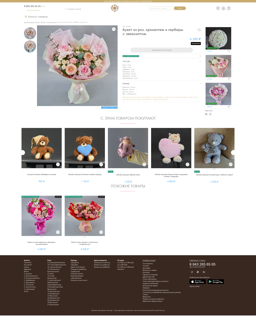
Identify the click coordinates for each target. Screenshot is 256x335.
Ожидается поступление (162, 50)
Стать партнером (150, 279)
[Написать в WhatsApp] (198, 272)
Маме (26, 267)
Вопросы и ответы (150, 270)
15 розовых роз (53, 294)
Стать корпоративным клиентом (155, 281)
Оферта (146, 288)
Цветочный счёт (149, 277)
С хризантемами (31, 276)
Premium (120, 269)
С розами (28, 274)
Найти (180, 8)
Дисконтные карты (150, 286)
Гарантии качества (150, 275)
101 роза (50, 276)
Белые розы (52, 278)
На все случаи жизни (79, 280)
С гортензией (29, 289)
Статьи (145, 295)
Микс (26, 291)
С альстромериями (32, 278)
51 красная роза (54, 280)
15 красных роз (53, 291)
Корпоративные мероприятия (77, 277)
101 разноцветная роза (56, 265)
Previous (22, 152)
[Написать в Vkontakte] (204, 272)
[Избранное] (114, 29)
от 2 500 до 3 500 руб (125, 263)
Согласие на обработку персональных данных (162, 292)
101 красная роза (54, 267)
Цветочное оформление (152, 301)
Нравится (199, 29)
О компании (148, 264)
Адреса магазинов (150, 283)
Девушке (27, 269)
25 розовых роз (53, 300)
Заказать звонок (33, 10)
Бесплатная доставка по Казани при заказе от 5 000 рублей (128, 1)
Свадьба (74, 265)
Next (233, 152)
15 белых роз (52, 296)
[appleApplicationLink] (198, 281)
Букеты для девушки (102, 265)
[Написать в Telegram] (192, 272)
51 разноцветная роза (56, 263)
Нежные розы (52, 282)
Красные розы (53, 271)
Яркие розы (51, 289)
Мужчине (27, 263)
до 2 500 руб (122, 265)
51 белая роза (53, 305)
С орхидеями (29, 282)
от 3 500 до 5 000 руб (125, 267)
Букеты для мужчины (102, 263)
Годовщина (75, 271)
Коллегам (28, 265)
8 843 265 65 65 (34, 6)
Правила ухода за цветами (153, 299)
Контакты (146, 272)
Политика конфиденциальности (155, 290)
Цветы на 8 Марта (78, 267)
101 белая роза (53, 269)
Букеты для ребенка (102, 267)
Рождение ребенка (78, 269)
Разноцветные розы (55, 287)
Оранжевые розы (54, 285)
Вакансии (147, 297)
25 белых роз (52, 302)
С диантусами (30, 287)
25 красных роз (53, 298)
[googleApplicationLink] (216, 281)
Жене (26, 271)
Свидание (75, 263)
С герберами (29, 280)
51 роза (50, 274)
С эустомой (29, 285)
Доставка (146, 268)
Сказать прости (77, 274)
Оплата (146, 266)
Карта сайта (195, 286)
